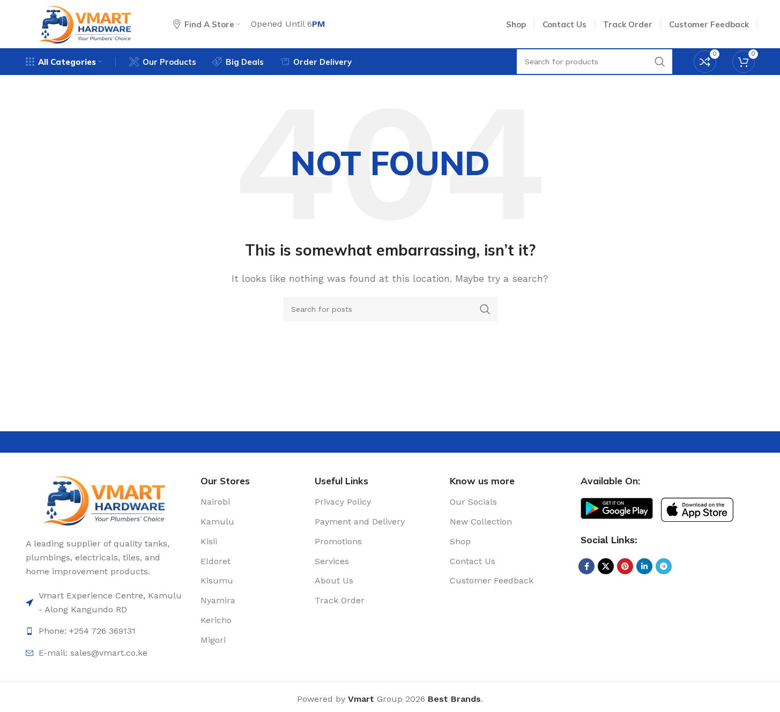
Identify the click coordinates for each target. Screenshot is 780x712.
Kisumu (216, 580)
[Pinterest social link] (625, 566)
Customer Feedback (491, 580)
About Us (334, 580)
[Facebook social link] (586, 566)
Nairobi (215, 502)
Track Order (340, 600)
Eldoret (215, 561)
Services (332, 561)
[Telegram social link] (664, 566)
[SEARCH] (485, 309)
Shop (460, 541)
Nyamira (217, 600)
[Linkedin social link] (644, 566)
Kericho (216, 620)
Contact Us (472, 561)
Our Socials (473, 502)
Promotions (338, 541)
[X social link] (606, 566)
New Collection (481, 521)
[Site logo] (86, 23)
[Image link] (105, 499)
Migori (213, 640)
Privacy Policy (343, 502)
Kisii (208, 541)
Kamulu (217, 521)
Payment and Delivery (360, 521)
